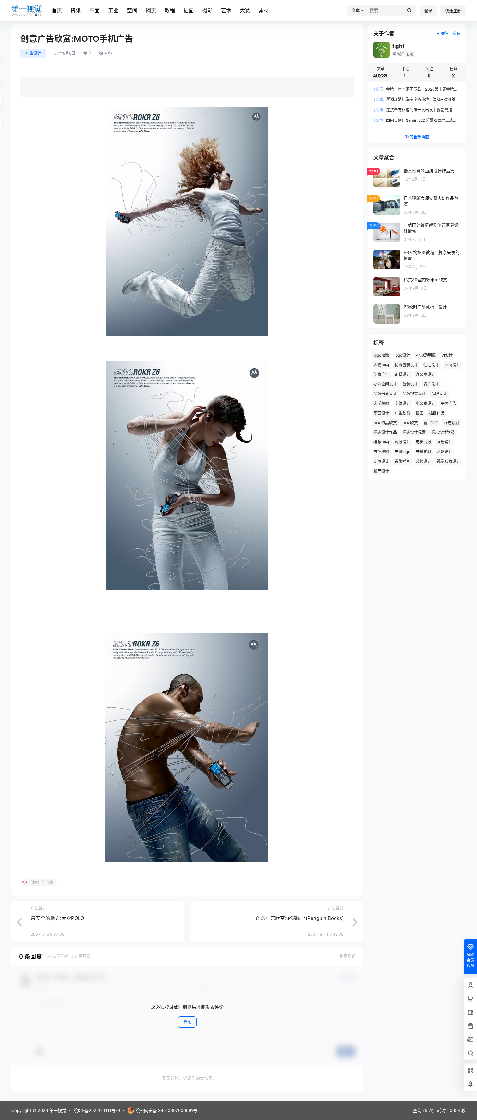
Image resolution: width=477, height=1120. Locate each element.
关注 (445, 33)
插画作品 (437, 413)
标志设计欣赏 (443, 432)
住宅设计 (431, 364)
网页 (151, 10)
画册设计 (444, 442)
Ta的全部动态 (417, 136)
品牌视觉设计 (414, 393)
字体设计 (402, 403)
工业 (113, 10)
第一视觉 (57, 1110)
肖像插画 (402, 461)
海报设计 (402, 442)
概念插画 (381, 442)
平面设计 (381, 413)
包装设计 (410, 384)
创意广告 (381, 374)
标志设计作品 (385, 432)
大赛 (245, 10)
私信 (456, 33)
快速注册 (453, 10)
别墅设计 (402, 374)
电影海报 (423, 442)
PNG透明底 (426, 355)
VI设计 (447, 355)
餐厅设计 (381, 471)
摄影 (207, 10)
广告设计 (33, 53)
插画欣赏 (410, 422)
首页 (57, 10)
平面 (94, 10)
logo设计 (402, 355)
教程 (170, 10)
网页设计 (381, 461)
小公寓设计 (425, 403)
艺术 (226, 10)
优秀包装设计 (406, 364)
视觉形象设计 (448, 461)
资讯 (75, 10)
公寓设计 (452, 364)
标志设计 (451, 422)
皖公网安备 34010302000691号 (166, 1110)
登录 (428, 10)
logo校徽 (381, 355)
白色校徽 (381, 451)
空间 (132, 10)
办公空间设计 (385, 384)
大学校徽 (381, 403)
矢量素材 (423, 451)
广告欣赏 (402, 413)
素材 (264, 10)
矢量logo (402, 451)
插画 (188, 10)
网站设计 (444, 451)
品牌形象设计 (385, 393)
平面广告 (448, 403)
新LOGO (430, 422)
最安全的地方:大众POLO (57, 918)
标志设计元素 (414, 432)
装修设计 (423, 461)
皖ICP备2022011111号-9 (97, 1110)
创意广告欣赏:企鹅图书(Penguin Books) (300, 918)
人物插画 (381, 364)
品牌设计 (439, 393)
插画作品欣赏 (385, 422)
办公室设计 (425, 374)
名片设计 (431, 384)
